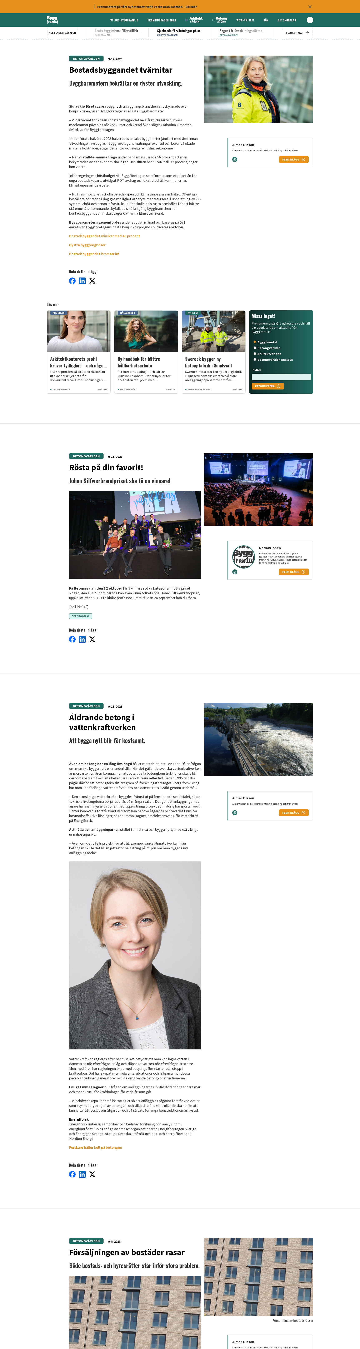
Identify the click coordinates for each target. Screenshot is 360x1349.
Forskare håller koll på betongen (95, 1147)
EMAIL (256, 370)
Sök (265, 20)
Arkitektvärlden (269, 354)
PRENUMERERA (265, 386)
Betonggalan (287, 20)
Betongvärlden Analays (275, 359)
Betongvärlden (86, 58)
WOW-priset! (245, 20)
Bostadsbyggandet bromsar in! (94, 253)
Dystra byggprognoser (87, 245)
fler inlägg (290, 159)
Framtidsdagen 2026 (162, 20)
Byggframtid (267, 342)
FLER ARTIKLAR (294, 32)
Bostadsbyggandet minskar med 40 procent (104, 236)
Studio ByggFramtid (124, 20)
